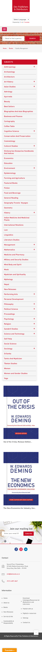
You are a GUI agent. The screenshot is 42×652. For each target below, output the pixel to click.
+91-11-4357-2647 (12, 581)
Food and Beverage (12, 193)
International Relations (13, 225)
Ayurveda (8, 97)
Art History (19, 81)
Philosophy (19, 304)
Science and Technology (19, 333)
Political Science (19, 309)
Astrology (8, 92)
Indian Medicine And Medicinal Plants (16, 219)
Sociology (19, 348)
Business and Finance (13, 116)
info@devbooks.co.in (13, 574)
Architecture (9, 77)
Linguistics (8, 235)
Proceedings (9, 314)
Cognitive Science (19, 131)
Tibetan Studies (10, 363)
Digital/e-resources (29, 613)
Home (5, 48)
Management (19, 244)
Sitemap (25, 618)
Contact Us (26, 622)
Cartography (9, 121)
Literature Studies (11, 240)
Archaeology (9, 72)
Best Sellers (9, 106)
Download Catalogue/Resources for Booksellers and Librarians (31, 601)
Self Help (8, 339)
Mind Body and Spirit (12, 265)
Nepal (6, 284)
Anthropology (19, 66)
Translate (26, 22)
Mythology (8, 279)
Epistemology (10, 173)
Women (7, 368)
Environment (19, 168)
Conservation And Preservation (17, 136)
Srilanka (7, 354)
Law (6, 230)
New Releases (10, 289)
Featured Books (10, 183)
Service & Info (8, 616)
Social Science (10, 344)
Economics (8, 158)
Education (8, 163)
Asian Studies (19, 86)
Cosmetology (9, 141)
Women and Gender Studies (15, 373)
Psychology (19, 318)
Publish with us (28, 609)
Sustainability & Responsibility (9, 622)
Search (32, 38)
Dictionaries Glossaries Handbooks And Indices (19, 152)
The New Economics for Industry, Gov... (20, 508)
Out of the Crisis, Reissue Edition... (18, 442)
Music (6, 269)
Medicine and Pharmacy (14, 255)
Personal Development (13, 299)
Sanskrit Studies (19, 328)
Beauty (7, 101)
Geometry (8, 208)
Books (11, 48)
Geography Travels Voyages (16, 203)
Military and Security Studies (16, 260)
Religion (19, 323)
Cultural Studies (19, 146)
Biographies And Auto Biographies (18, 111)
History (19, 212)
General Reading (11, 198)
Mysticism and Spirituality (15, 274)
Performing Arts (19, 294)
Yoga (6, 378)
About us (6, 603)
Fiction (7, 188)
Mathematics (19, 249)
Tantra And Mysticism (13, 359)
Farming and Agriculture (14, 178)
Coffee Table (9, 126)
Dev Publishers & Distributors (29, 636)
